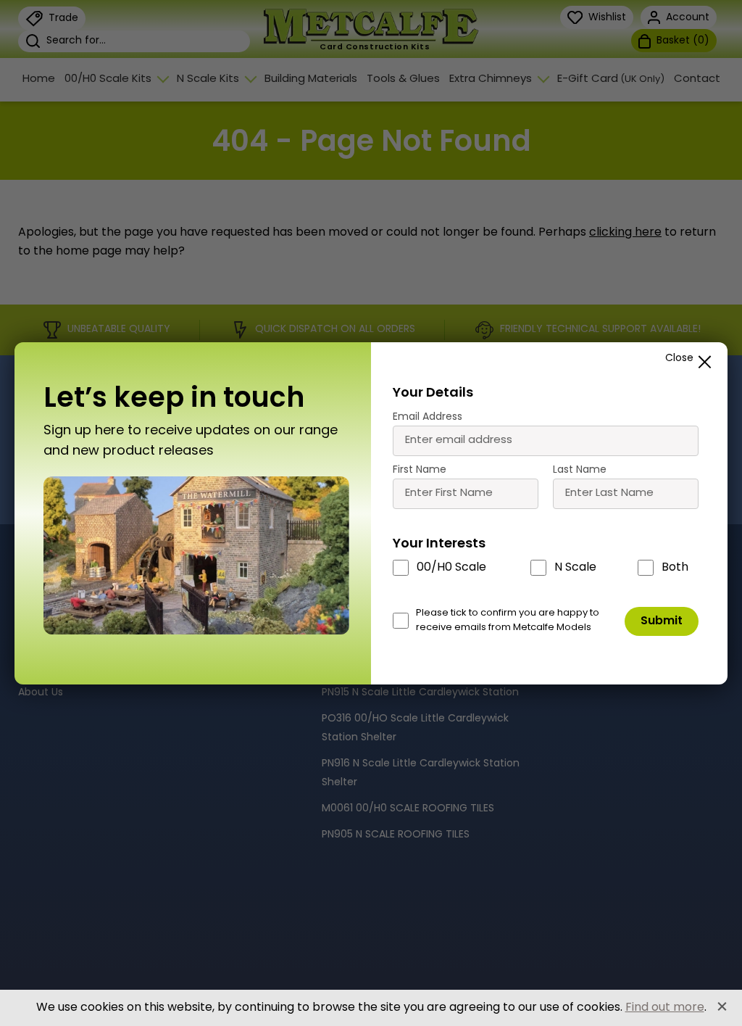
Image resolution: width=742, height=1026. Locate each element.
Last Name (579, 470)
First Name (419, 470)
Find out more (664, 1008)
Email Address (427, 417)
